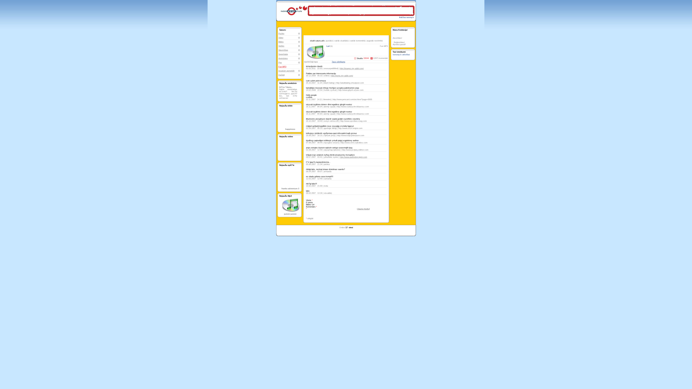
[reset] (350, 213)
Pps (280, 62)
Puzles (281, 33)
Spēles (281, 46)
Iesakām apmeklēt (286, 71)
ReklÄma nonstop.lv (406, 17)
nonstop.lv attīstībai (401, 54)
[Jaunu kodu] (363, 209)
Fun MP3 (282, 67)
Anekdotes (283, 58)
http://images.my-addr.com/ (352, 68)
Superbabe (283, 54)
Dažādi (281, 75)
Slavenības (283, 50)
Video (280, 38)
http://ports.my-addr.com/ (342, 76)
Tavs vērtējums (338, 62)
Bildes (281, 42)
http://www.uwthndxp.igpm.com (353, 157)
